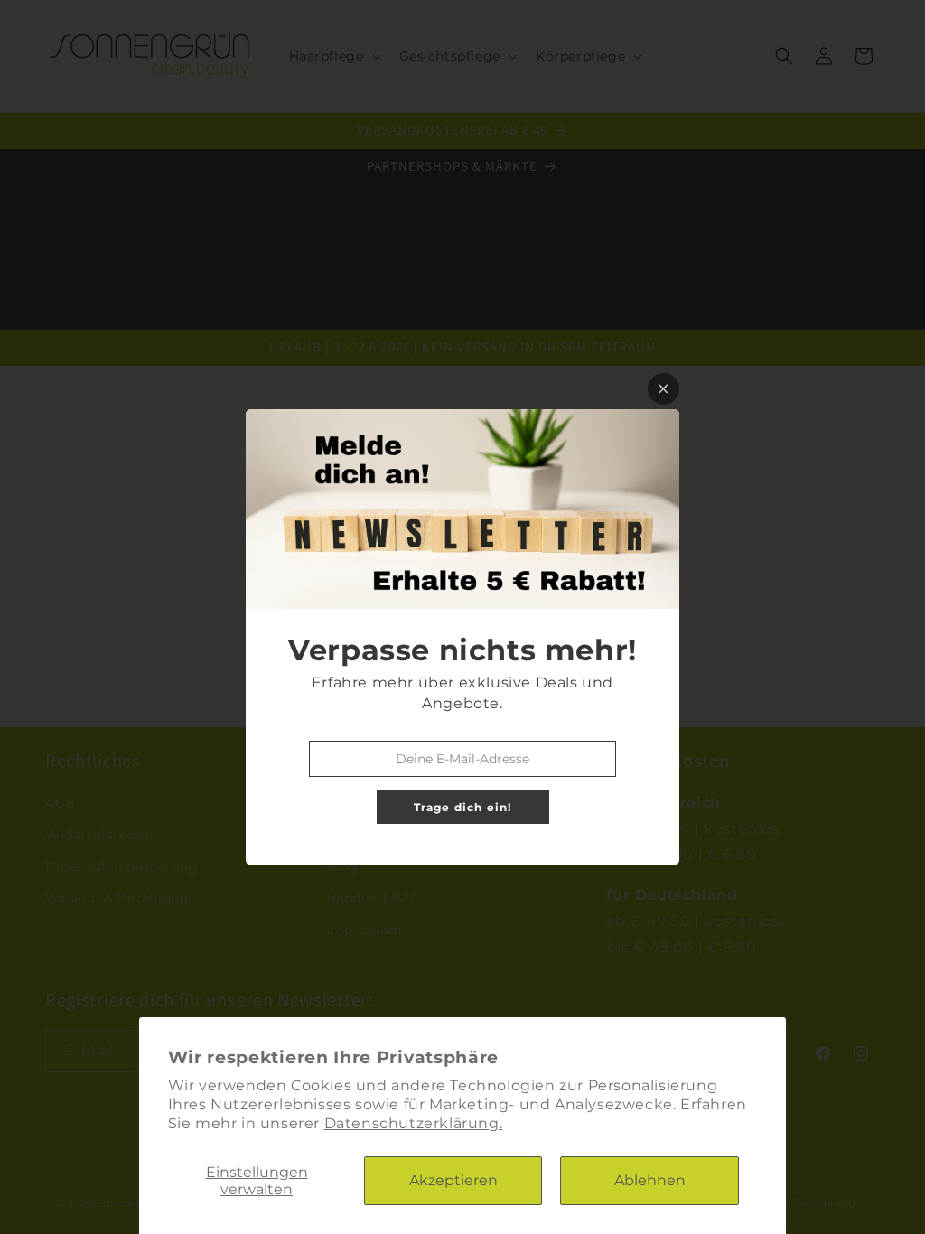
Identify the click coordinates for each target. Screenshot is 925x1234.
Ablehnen (650, 1180)
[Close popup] (663, 389)
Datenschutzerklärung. (413, 1123)
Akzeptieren (453, 1180)
